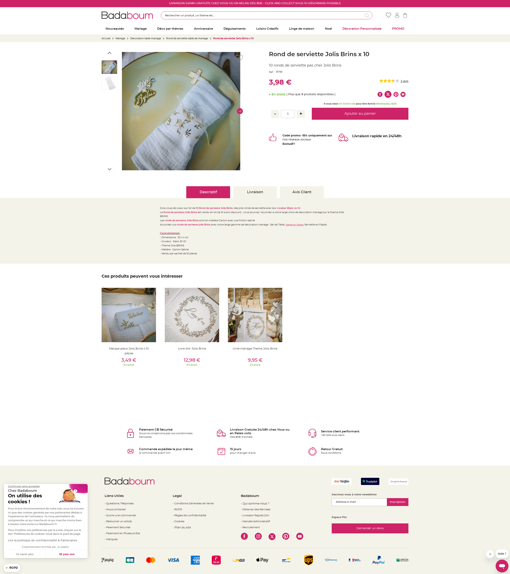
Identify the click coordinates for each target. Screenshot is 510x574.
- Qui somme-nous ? (255, 503)
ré (289, 139)
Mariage (120, 38)
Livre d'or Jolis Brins (192, 348)
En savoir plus (24, 554)
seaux (295, 139)
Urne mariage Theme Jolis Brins (255, 348)
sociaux (305, 139)
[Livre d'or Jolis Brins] (192, 315)
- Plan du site (182, 527)
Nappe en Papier (295, 225)
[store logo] (127, 15)
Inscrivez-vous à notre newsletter (354, 494)
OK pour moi (67, 554)
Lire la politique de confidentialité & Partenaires (42, 540)
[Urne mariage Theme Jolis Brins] (255, 315)
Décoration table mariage (145, 38)
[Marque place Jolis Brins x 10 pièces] (129, 315)
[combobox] (266, 15)
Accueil (106, 38)
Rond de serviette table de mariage (187, 38)
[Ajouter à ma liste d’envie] (151, 293)
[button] (240, 111)
